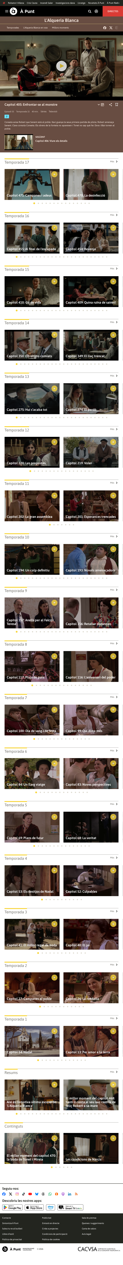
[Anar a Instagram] (18, 1194)
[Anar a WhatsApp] (50, 1194)
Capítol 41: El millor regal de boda (32, 945)
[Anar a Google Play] (12, 1207)
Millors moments (60, 27)
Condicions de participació (54, 1234)
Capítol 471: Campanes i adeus (29, 195)
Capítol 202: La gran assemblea (29, 517)
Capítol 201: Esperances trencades (91, 517)
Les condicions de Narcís (83, 1159)
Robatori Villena (16, 3)
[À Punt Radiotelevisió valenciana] (18, 1249)
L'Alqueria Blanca (61, 20)
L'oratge (81, 3)
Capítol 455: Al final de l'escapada (31, 249)
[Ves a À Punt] (22, 11)
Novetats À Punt (96, 3)
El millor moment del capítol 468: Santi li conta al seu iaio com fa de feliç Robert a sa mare (91, 1102)
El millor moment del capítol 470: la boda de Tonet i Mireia (31, 1157)
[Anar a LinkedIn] (70, 1194)
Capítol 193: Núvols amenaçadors (90, 570)
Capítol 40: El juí (78, 945)
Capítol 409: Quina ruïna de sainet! (91, 302)
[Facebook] (104, 27)
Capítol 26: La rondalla (82, 999)
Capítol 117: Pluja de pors (25, 677)
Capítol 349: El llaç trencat (85, 356)
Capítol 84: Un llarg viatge (26, 784)
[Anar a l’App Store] (34, 1207)
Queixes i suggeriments (93, 1223)
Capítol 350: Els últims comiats (29, 356)
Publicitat (46, 1218)
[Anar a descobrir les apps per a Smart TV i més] (70, 1207)
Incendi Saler (46, 3)
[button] (34, 203)
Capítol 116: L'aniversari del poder (91, 677)
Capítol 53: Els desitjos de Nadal (30, 891)
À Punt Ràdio (113, 3)
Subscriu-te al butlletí (12, 1228)
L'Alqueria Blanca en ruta (35, 27)
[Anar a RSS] (77, 1194)
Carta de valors (89, 1228)
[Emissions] (101, 104)
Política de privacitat (12, 1239)
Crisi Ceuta (32, 3)
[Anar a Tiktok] (24, 1194)
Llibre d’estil (8, 1234)
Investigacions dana (65, 3)
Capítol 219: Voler (79, 463)
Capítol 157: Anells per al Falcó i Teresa (30, 622)
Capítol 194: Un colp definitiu (28, 570)
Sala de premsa (89, 1218)
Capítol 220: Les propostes (26, 463)
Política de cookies (51, 1239)
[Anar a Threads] (44, 1194)
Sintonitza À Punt (10, 1223)
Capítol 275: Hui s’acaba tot (27, 410)
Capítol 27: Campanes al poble (29, 999)
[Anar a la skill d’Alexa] (50, 1207)
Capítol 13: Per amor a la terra (88, 1052)
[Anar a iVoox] (57, 1194)
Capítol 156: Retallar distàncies (88, 624)
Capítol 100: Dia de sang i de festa (31, 731)
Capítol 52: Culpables (81, 891)
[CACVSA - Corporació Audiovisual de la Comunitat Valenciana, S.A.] (99, 1249)
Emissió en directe (50, 1223)
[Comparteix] (110, 104)
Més (112, 161)
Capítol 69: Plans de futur (25, 838)
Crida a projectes (50, 1228)
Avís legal (86, 1234)
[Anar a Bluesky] (37, 1194)
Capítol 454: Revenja (81, 249)
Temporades (13, 27)
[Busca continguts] (90, 12)
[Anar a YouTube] (30, 1194)
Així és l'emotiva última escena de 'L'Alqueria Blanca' (31, 1104)
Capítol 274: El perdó (81, 410)
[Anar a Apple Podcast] (64, 1194)
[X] (110, 27)
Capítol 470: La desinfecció (85, 195)
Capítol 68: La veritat (81, 838)
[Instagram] (117, 27)
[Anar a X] (11, 1194)
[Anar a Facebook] (4, 1194)
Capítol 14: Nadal (19, 1052)
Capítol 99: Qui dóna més (84, 731)
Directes (113, 11)
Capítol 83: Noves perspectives (88, 784)
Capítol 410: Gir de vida (24, 302)
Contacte (6, 1218)
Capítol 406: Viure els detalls (51, 140)
